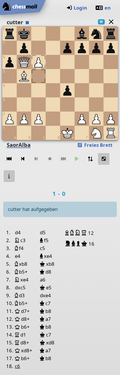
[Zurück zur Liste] (111, 21)
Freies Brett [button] (97, 145)
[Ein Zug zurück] (23, 159)
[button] (67, 233)
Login (80, 7)
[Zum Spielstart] (9, 159)
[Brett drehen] (90, 159)
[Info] (9, 176)
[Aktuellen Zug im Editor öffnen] (104, 159)
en (108, 7)
